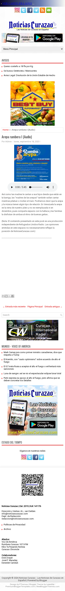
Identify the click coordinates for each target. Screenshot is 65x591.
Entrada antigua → (53, 306)
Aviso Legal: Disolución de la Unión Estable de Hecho (29, 75)
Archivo (7, 529)
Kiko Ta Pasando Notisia (13, 547)
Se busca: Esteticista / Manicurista (20, 71)
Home (5, 130)
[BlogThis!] (6, 296)
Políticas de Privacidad (14, 524)
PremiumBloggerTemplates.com (20, 586)
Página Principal (35, 306)
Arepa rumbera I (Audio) (17, 136)
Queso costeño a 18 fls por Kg (18, 66)
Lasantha (50, 584)
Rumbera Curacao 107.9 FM (15, 544)
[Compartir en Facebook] (12, 296)
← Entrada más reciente (14, 306)
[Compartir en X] (9, 296)
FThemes (23, 584)
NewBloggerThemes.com (48, 586)
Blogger (43, 580)
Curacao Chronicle (10, 549)
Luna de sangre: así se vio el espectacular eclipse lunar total (32, 373)
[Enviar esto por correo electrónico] (3, 296)
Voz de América (9, 542)
